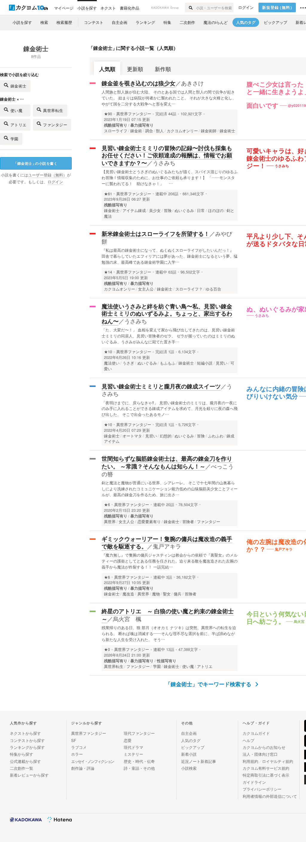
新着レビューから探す (29, 775)
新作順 (163, 69)
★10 (108, 351)
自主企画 (189, 733)
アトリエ (18, 124)
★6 (107, 504)
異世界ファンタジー (133, 113)
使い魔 (18, 110)
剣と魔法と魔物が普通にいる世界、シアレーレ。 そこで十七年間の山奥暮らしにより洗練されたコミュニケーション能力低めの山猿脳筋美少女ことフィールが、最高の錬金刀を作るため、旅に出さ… (170, 488)
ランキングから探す (27, 747)
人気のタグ (191, 740)
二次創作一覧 (21, 768)
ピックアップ (192, 747)
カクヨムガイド (256, 733)
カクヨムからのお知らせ (264, 747)
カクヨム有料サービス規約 (266, 768)
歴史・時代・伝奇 (139, 761)
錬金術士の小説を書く (35, 163)
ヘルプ (248, 740)
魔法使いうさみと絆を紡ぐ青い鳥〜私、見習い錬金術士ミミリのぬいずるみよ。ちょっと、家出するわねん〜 (167, 313)
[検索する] (190, 7)
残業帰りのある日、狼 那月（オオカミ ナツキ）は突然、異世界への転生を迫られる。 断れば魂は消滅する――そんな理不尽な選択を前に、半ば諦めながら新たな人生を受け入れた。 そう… (169, 633)
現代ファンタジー (139, 733)
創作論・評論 (82, 768)
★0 (107, 649)
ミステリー (133, 754)
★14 (108, 272)
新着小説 (189, 754)
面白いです (263, 105)
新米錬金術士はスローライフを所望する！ (155, 234)
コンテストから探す (27, 740)
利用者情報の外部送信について (270, 796)
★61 (108, 193)
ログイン (246, 7)
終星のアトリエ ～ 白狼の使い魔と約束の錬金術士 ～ (168, 615)
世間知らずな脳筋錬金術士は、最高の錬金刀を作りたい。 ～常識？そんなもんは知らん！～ (167, 462)
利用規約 (250, 761)
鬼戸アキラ (167, 546)
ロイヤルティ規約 (277, 761)
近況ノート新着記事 (198, 761)
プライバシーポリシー (262, 789)
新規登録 (278, 7)
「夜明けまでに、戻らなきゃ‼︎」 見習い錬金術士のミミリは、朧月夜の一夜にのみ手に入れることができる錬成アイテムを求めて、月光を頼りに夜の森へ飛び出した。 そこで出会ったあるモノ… (170, 408)
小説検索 (189, 768)
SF (73, 740)
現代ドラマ (133, 747)
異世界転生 (53, 110)
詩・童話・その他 (139, 768)
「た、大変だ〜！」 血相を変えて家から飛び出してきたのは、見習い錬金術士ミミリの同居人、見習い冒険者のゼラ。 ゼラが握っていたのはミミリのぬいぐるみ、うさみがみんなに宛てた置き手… (168, 336)
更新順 (135, 69)
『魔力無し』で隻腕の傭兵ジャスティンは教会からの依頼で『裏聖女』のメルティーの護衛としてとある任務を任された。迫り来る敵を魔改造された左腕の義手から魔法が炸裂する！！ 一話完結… (170, 561)
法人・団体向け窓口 (260, 754)
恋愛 (127, 740)
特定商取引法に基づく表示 (266, 775)
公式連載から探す (25, 761)
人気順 (107, 69)
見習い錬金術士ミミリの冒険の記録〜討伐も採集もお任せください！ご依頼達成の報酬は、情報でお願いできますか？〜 (167, 155)
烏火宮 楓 (127, 618)
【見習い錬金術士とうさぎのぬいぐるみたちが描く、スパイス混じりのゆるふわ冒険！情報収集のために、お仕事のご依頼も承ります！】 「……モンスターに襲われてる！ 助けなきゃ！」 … (170, 177)
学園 (14, 139)
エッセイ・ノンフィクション (92, 761)
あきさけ (192, 83)
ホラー (77, 754)
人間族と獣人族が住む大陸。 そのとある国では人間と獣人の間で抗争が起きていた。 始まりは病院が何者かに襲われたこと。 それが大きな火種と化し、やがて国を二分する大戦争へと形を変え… (169, 98)
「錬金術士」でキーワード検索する (209, 684)
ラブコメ (79, 747)
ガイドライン (254, 782)
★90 (108, 113)
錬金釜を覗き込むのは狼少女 (138, 83)
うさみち (164, 163)
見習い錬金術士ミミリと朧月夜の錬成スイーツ (161, 386)
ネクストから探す (25, 733)
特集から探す (21, 754)
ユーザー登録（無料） (47, 175)
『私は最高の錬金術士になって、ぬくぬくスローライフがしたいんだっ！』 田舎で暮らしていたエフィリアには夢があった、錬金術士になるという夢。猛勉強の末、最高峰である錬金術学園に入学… (170, 256)
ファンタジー (55, 124)
